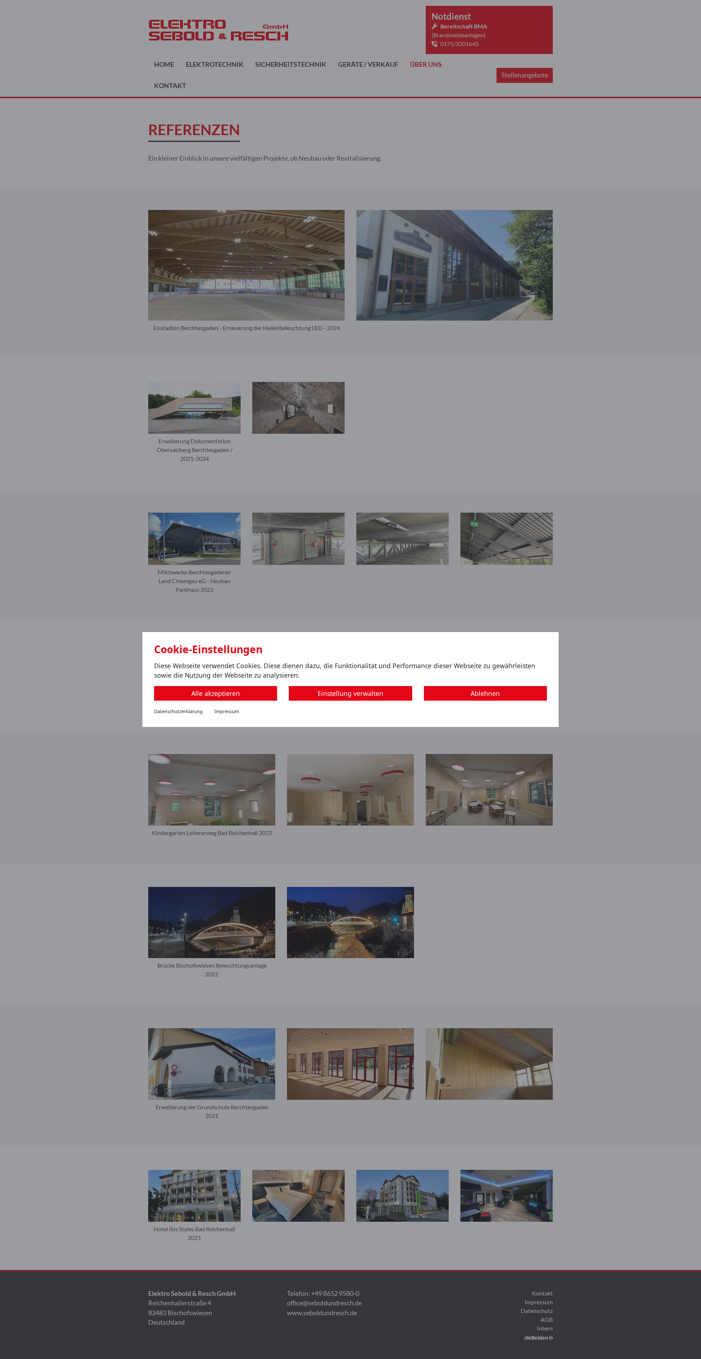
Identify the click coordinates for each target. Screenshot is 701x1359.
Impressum (226, 711)
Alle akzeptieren (215, 693)
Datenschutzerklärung (178, 711)
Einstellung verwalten (350, 693)
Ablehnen (485, 693)
